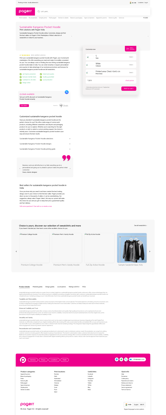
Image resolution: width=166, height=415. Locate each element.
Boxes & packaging (76, 18)
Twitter (90, 383)
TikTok (89, 385)
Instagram (91, 379)
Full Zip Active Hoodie (63, 265)
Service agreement (126, 387)
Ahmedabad (57, 381)
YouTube (90, 381)
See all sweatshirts (140, 225)
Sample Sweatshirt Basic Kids (98, 265)
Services (121, 18)
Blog (89, 387)
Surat (55, 387)
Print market (23, 18)
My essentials (33, 18)
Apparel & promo (101, 18)
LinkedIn (90, 376)
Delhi (55, 376)
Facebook (90, 374)
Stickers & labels (63, 18)
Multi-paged (52, 18)
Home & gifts (113, 18)
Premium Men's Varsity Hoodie (34, 265)
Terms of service (126, 390)
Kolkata (56, 385)
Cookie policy (125, 379)
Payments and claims (127, 381)
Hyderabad (57, 379)
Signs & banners (89, 18)
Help (122, 374)
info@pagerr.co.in (139, 359)
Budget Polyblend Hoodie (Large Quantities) (129, 266)
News (89, 390)
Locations (140, 3)
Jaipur (55, 392)
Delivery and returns (127, 383)
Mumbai (56, 374)
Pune (55, 390)
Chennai (56, 383)
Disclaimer (124, 376)
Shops (43, 359)
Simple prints (43, 18)
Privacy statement (126, 385)
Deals (65, 359)
